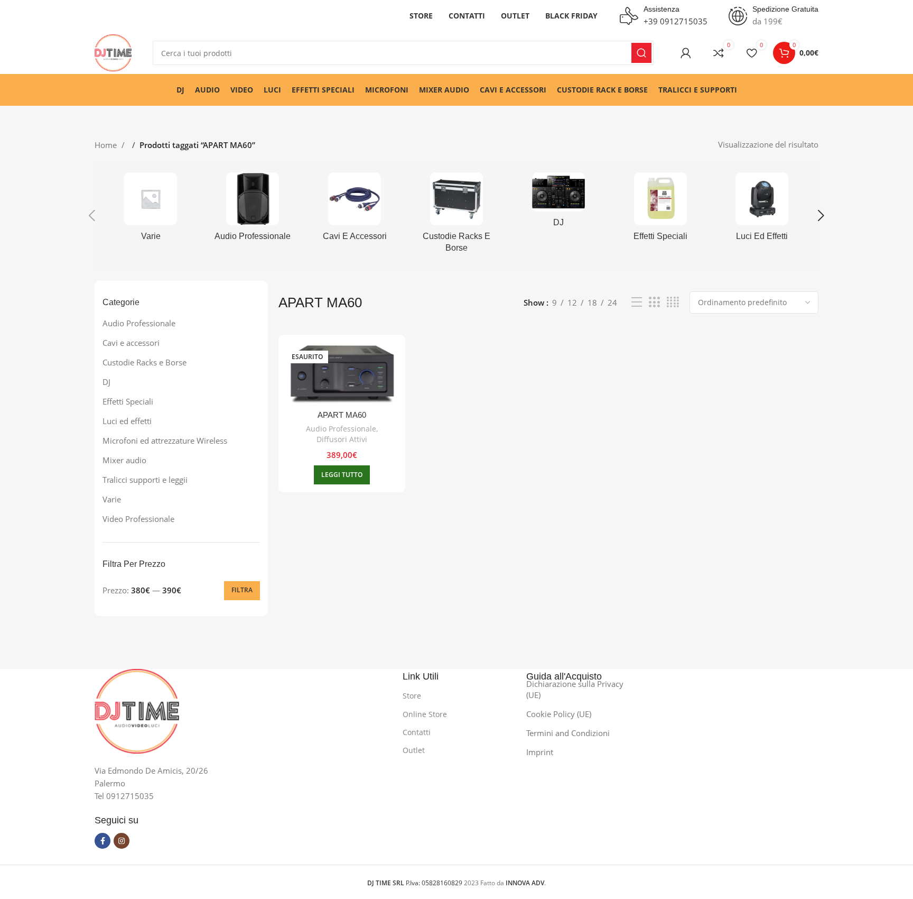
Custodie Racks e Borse (145, 362)
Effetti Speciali (128, 401)
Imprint (539, 752)
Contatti (417, 732)
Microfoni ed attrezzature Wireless (165, 440)
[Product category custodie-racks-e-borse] (456, 216)
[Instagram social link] (121, 841)
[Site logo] (113, 52)
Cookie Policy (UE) (558, 714)
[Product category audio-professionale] (253, 209)
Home (107, 145)
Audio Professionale (139, 323)
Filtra (242, 589)
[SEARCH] (641, 53)
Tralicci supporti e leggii (145, 479)
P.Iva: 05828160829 (415, 882)
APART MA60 (342, 414)
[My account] (685, 52)
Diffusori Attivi (341, 439)
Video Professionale (138, 518)
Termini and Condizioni (568, 733)
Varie (112, 499)
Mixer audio (124, 460)
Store (412, 696)
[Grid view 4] (673, 302)
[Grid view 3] (654, 302)
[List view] (636, 302)
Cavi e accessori (131, 342)
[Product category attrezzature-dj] (558, 203)
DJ (106, 382)
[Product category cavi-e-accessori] (354, 209)
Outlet (414, 750)
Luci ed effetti (127, 421)
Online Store (425, 714)
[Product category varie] (151, 209)
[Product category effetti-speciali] (660, 209)
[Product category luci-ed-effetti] (762, 209)
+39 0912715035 (675, 21)
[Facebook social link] (102, 841)
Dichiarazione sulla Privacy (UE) (574, 689)
